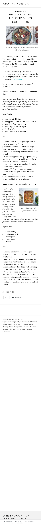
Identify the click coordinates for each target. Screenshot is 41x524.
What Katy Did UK (16, 3)
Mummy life (13, 319)
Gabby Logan (12, 324)
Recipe (20, 319)
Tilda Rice (12, 329)
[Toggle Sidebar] (37, 4)
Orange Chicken (19, 327)
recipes (5, 329)
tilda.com (18, 79)
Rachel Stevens (31, 327)
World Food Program (24, 329)
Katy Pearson (23, 324)
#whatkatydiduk (13, 322)
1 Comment (6, 332)
